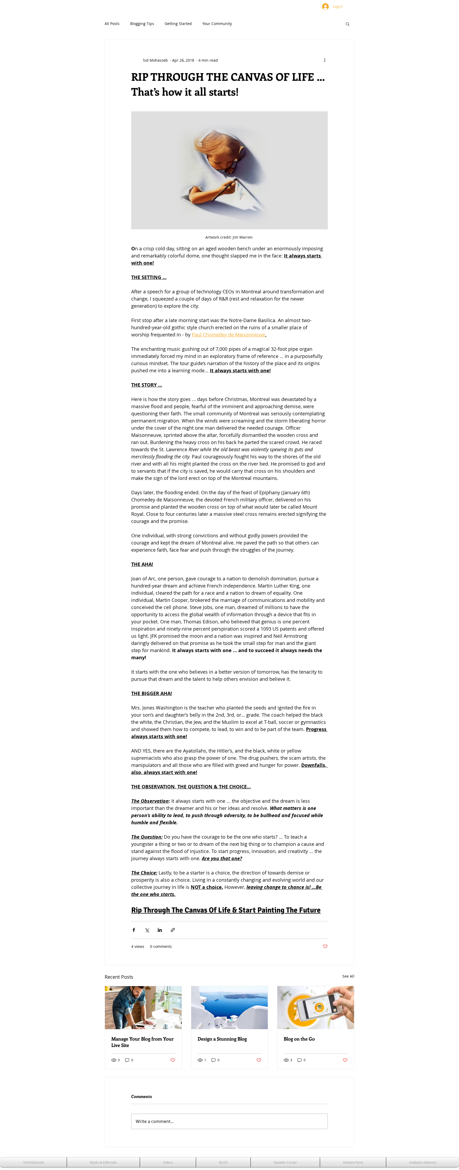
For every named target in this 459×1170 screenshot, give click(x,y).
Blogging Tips (142, 23)
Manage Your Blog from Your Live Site (142, 1042)
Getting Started (178, 23)
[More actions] (324, 60)
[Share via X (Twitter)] (146, 929)
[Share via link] (172, 929)
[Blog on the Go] (315, 1007)
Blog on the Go (299, 1039)
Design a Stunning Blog (222, 1039)
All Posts (112, 23)
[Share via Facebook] (133, 929)
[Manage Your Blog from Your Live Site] (143, 1007)
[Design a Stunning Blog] (229, 1007)
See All (348, 976)
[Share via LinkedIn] (159, 929)
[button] (347, 24)
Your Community (217, 23)
